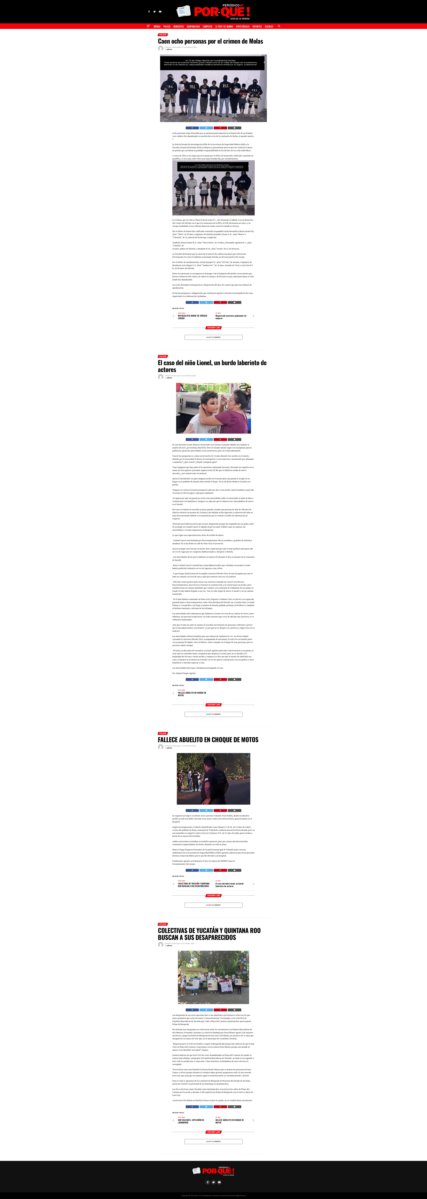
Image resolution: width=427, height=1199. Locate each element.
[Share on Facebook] (192, 127)
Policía (166, 26)
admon (169, 49)
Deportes (257, 26)
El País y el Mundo (224, 26)
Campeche (207, 26)
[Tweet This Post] (206, 127)
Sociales (269, 26)
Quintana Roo (193, 26)
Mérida (157, 26)
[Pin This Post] (220, 127)
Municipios (178, 26)
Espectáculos (243, 26)
